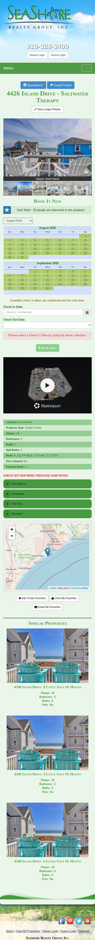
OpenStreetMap (79, 588)
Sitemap (84, 931)
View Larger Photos (48, 109)
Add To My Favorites (33, 598)
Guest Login (58, 55)
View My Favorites (65, 598)
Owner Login (37, 55)
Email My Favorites (49, 607)
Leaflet (52, 588)
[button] (87, 118)
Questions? (35, 85)
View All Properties (28, 931)
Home (9, 931)
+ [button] (11, 529)
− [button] (11, 536)
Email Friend (62, 85)
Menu (8, 68)
